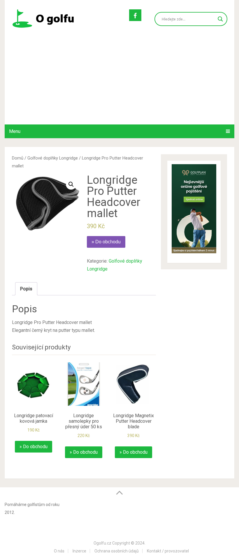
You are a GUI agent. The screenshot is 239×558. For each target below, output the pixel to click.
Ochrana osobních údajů (116, 551)
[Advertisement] (119, 81)
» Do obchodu (106, 241)
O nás (59, 551)
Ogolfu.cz (102, 543)
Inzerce (79, 551)
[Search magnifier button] (220, 19)
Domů (17, 158)
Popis (26, 289)
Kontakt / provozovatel (168, 551)
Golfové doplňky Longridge (52, 158)
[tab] (26, 288)
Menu (14, 131)
